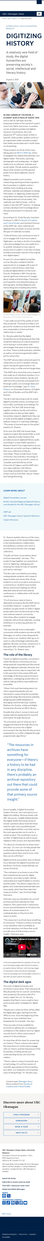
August (14, 18)
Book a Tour (21, 1127)
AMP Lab (7, 512)
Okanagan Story (25, 1081)
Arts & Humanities (28, 26)
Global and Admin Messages (13, 1189)
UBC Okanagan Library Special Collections (21, 516)
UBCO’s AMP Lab (23, 153)
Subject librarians (10, 520)
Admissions (21, 1121)
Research (10, 29)
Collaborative (12, 26)
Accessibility (6, 1237)
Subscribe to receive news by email (16, 1182)
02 (19, 18)
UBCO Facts (21, 1133)
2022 (9, 18)
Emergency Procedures (9, 1234)
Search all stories (9, 1178)
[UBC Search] (39, 2)
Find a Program (21, 1115)
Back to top (6, 1214)
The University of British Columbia (16, 4)
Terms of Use (23, 1234)
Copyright (32, 1234)
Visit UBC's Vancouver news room (15, 1186)
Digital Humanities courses (14, 498)
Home (4, 18)
